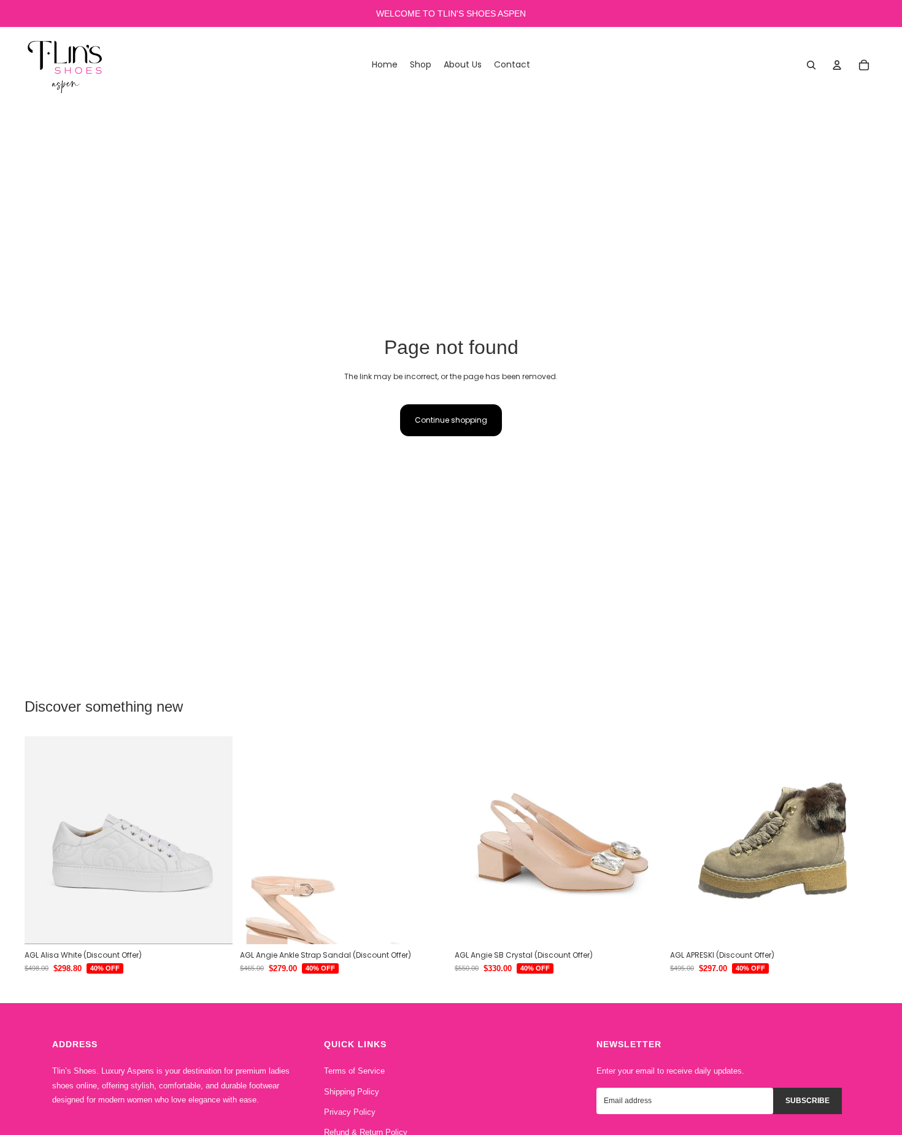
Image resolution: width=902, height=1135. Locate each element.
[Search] (811, 65)
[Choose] (213, 925)
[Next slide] (214, 840)
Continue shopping (451, 420)
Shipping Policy (351, 1091)
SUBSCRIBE (807, 1100)
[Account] (836, 65)
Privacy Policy (350, 1112)
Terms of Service (354, 1070)
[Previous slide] (43, 840)
